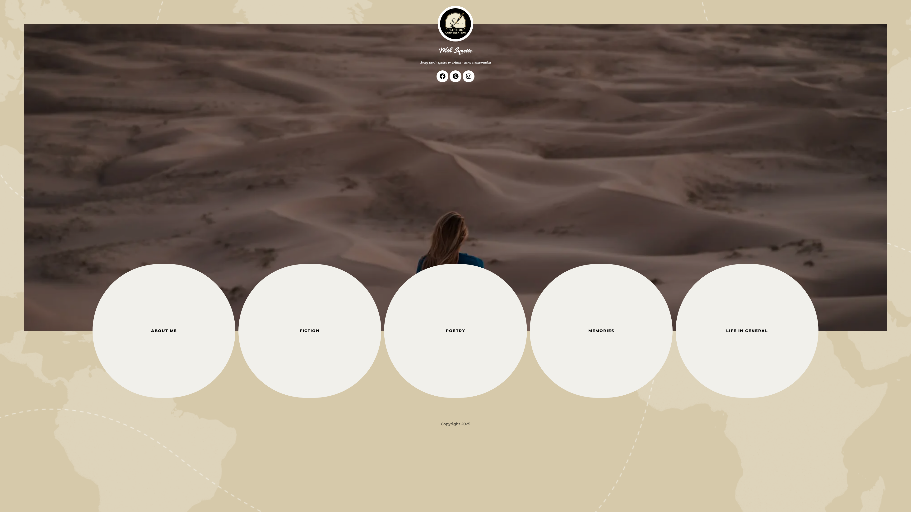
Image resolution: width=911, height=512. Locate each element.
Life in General (747, 331)
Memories (601, 331)
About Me (164, 331)
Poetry (455, 331)
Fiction (310, 331)
